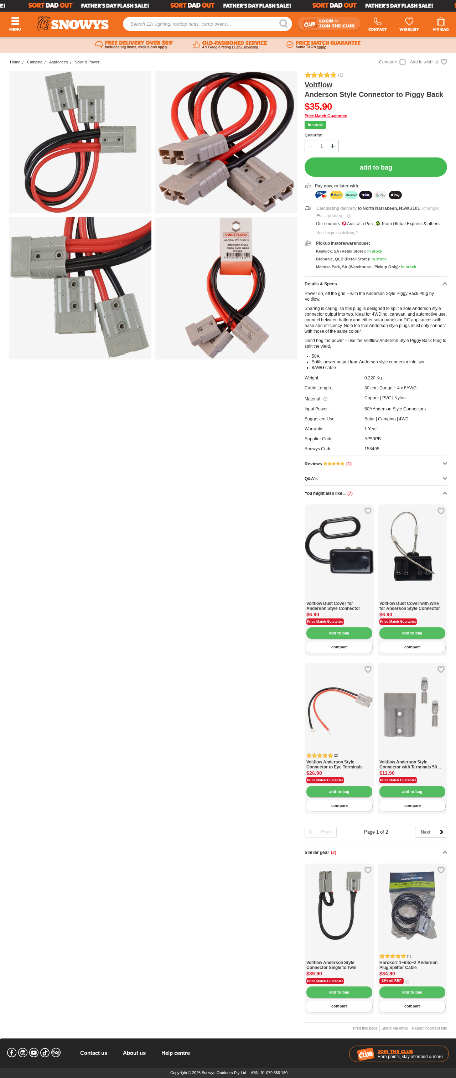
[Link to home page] (73, 23)
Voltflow (318, 85)
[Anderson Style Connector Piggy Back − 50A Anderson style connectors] (80, 288)
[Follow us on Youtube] (33, 1052)
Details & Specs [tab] (321, 283)
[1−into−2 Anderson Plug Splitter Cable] (412, 898)
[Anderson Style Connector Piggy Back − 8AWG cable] (226, 142)
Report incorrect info (429, 1028)
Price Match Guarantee (326, 116)
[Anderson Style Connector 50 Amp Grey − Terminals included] (412, 756)
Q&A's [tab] (311, 478)
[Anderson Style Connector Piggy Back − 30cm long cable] (226, 288)
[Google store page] (230, 44)
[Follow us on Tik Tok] (45, 1052)
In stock (315, 125)
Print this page (365, 1028)
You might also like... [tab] (329, 493)
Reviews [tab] (328, 463)
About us (134, 1053)
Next (425, 832)
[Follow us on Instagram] (22, 1052)
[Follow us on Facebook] (11, 1052)
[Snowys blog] (56, 1052)
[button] (315, 552)
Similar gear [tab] (320, 852)
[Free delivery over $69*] (134, 44)
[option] (339, 539)
